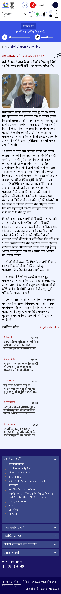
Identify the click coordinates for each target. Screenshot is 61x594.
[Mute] (37, 37)
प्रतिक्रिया (13, 485)
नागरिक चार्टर (16, 464)
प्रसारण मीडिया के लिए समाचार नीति (28, 481)
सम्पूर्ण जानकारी (47, 327)
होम (4, 47)
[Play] (4, 37)
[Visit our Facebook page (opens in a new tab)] (3, 566)
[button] (25, 14)
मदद (11, 505)
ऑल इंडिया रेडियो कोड (20, 472)
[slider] (19, 37)
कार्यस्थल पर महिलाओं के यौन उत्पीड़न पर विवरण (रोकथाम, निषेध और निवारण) (31, 495)
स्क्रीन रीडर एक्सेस (37, 31)
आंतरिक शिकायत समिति (22, 489)
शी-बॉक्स (14, 510)
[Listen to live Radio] (33, 5)
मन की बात (20, 31)
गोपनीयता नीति (10, 581)
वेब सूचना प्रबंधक (18, 501)
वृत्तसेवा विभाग (16, 477)
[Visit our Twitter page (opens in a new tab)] (10, 566)
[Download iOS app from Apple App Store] (44, 14)
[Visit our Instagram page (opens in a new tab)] (16, 566)
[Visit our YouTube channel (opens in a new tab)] (22, 566)
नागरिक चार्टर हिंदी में (20, 468)
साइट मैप (13, 514)
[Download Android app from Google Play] (37, 14)
